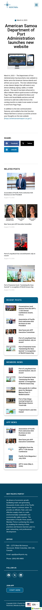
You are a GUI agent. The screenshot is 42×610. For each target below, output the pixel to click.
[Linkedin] (20, 575)
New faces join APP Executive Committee (18, 224)
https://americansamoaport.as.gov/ (18, 118)
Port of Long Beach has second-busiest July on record (27, 340)
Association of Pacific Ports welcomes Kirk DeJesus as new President (18, 194)
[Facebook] (8, 575)
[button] (36, 5)
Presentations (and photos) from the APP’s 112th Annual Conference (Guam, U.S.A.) (27, 311)
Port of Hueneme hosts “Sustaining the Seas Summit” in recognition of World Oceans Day (19, 286)
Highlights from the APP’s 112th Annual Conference (26, 450)
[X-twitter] (14, 575)
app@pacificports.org (19, 554)
